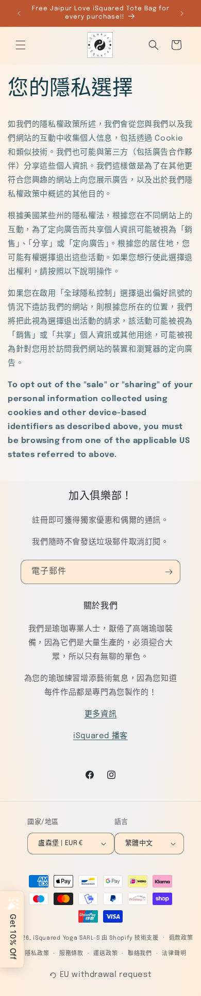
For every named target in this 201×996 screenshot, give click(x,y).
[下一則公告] (182, 13)
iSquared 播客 (100, 736)
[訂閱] (168, 572)
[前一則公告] (19, 13)
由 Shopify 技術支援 (130, 937)
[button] (20, 45)
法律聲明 (174, 954)
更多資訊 (100, 714)
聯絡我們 (140, 954)
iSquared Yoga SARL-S (66, 937)
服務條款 (71, 954)
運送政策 (105, 954)
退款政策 (181, 938)
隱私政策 (37, 954)
